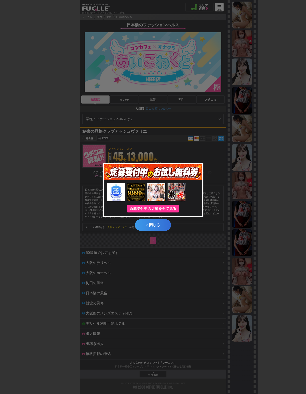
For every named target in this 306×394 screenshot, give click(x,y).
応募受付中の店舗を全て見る (153, 208)
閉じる (153, 225)
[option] (242, 15)
